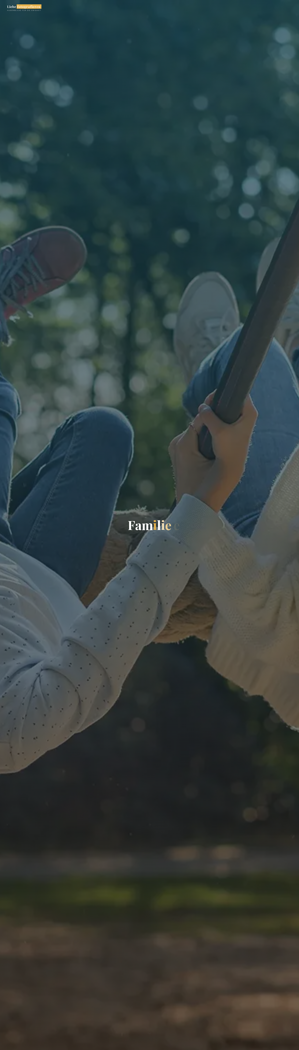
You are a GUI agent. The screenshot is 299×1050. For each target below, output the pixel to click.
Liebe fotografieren (23, 6)
